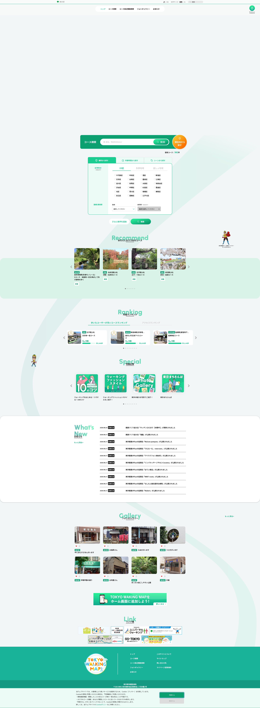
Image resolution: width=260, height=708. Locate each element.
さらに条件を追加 (119, 221)
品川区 (118, 183)
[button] (125, 288)
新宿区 (158, 175)
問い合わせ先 (161, 663)
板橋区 (145, 191)
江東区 (158, 179)
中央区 (131, 175)
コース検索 (134, 658)
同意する (172, 695)
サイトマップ (161, 658)
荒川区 (131, 191)
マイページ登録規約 (164, 667)
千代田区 (119, 175)
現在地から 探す (179, 144)
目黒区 (131, 183)
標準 (180, 2)
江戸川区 (146, 195)
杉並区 (145, 187)
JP (164, 2)
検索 (162, 142)
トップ (132, 654)
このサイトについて (164, 654)
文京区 (118, 179)
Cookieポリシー (101, 704)
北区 (117, 191)
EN (167, 2)
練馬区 (158, 191)
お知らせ (133, 672)
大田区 (145, 183)
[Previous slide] (71, 267)
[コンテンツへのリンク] (13, 36)
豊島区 (158, 187)
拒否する (172, 701)
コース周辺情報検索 (137, 663)
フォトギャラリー (136, 667)
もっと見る (78, 442)
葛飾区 (131, 195)
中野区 (131, 187)
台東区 (131, 179)
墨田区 (145, 179)
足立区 (118, 195)
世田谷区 (159, 183)
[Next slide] (189, 267)
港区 (144, 175)
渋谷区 (118, 187)
